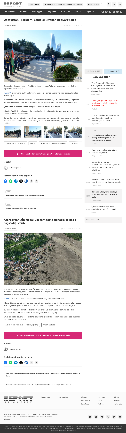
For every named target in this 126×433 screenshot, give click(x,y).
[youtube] (121, 12)
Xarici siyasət (10, 26)
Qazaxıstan (75, 143)
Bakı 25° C (114, 71)
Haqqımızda (45, 397)
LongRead (85, 404)
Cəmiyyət (101, 397)
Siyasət (84, 397)
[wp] (10, 181)
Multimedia (118, 404)
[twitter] (114, 12)
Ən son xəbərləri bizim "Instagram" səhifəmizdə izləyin (45, 154)
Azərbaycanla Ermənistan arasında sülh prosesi (63, 4)
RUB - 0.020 (95, 71)
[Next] (100, 4)
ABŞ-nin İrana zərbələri (97, 4)
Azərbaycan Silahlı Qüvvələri (53, 143)
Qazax (33, 143)
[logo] (13, 4)
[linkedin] (117, 12)
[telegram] (110, 12)
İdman (99, 400)
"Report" (7, 93)
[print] (31, 181)
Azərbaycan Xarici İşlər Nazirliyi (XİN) (22, 325)
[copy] (36, 181)
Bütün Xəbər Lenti (92, 220)
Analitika (117, 400)
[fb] (103, 12)
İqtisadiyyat (85, 400)
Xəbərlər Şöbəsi (15, 168)
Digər (88, 12)
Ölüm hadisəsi (49, 325)
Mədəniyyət (101, 404)
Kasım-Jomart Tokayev (15, 143)
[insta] (106, 12)
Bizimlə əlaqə (63, 397)
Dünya (116, 397)
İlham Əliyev (34, 4)
